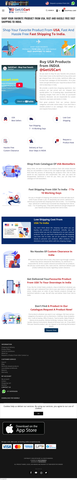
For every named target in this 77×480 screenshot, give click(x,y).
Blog (3, 364)
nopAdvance (42, 462)
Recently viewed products (10, 366)
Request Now (51, 330)
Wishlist (4, 385)
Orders (4, 381)
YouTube (36, 473)
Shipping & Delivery (8, 347)
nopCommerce (42, 460)
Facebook (31, 473)
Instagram (41, 473)
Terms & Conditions (8, 351)
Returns (4, 370)
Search (4, 362)
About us (5, 353)
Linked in (46, 473)
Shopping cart (6, 383)
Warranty (5, 372)
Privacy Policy (6, 349)
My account (5, 379)
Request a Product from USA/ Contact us (15, 355)
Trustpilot (3, 479)
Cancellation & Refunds (9, 368)
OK (38, 413)
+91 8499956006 (12, 391)
